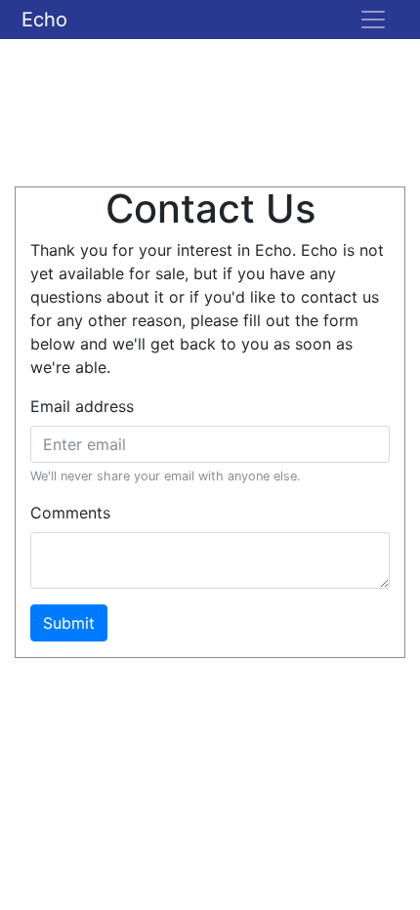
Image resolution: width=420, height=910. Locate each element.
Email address (82, 406)
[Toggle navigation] (373, 19)
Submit (69, 623)
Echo (44, 19)
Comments (70, 512)
